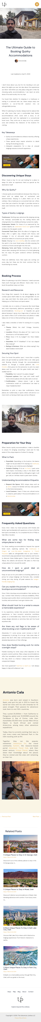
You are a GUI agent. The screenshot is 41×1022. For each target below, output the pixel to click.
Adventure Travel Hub (18, 748)
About (24, 992)
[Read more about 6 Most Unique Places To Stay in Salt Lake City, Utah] (20, 916)
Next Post (37, 816)
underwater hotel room (22, 227)
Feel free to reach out (23, 666)
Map (14, 992)
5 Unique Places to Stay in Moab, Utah (18, 889)
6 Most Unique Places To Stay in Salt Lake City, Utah (19, 929)
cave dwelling (20, 241)
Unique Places (21, 750)
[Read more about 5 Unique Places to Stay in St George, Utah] (20, 844)
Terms (24, 1018)
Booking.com (19, 311)
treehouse (35, 464)
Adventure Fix (19, 743)
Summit (16, 746)
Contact (30, 992)
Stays (4, 857)
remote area (11, 496)
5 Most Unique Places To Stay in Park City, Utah (20, 968)
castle (9, 487)
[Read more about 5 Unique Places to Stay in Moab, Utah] (20, 878)
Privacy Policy (18, 1018)
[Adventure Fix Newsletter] (20, 161)
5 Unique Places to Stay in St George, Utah (20, 855)
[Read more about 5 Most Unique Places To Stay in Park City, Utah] (20, 956)
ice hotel (28, 468)
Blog (19, 992)
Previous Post (5, 816)
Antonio (6, 700)
